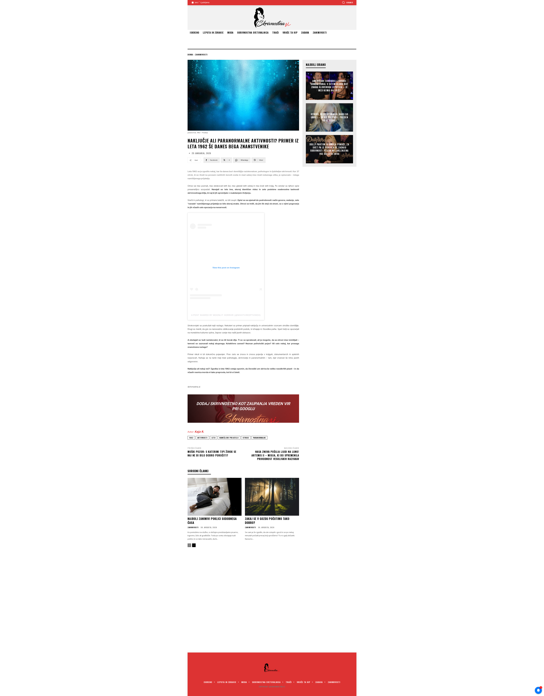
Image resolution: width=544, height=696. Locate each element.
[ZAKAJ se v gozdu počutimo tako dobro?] (272, 497)
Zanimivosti (201, 54)
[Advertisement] (239, 41)
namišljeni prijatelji (229, 437)
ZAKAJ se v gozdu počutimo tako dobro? (267, 521)
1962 (191, 437)
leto (213, 437)
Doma (190, 54)
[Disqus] (272, 601)
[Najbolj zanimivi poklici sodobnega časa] (215, 497)
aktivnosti (202, 437)
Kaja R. (199, 431)
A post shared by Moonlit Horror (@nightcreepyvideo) (226, 315)
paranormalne (259, 437)
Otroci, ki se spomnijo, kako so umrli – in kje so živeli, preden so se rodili (329, 117)
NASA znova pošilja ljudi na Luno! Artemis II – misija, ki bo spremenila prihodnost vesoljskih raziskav (275, 455)
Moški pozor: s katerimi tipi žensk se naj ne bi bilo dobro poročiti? (212, 453)
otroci (246, 437)
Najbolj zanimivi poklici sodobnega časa (212, 521)
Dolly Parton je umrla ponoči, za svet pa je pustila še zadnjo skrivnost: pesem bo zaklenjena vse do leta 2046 (329, 149)
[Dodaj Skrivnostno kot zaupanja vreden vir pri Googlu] (243, 408)
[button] (347, 2)
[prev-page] (189, 545)
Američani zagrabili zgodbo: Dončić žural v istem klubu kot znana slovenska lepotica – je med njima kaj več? (329, 85)
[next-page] (194, 545)
